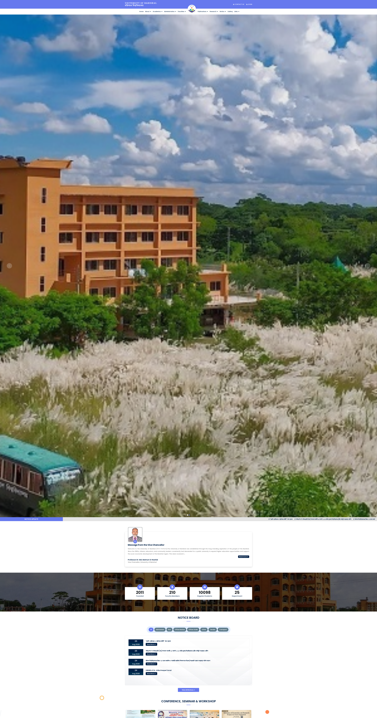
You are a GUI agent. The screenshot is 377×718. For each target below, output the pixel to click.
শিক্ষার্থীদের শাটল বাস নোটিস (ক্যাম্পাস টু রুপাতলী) (325, 519)
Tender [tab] (212, 629)
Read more (243, 557)
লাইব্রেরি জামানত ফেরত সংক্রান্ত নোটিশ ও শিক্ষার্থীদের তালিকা (229, 519)
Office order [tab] (193, 629)
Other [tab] (204, 629)
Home (141, 11)
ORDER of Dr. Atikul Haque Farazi (159, 670)
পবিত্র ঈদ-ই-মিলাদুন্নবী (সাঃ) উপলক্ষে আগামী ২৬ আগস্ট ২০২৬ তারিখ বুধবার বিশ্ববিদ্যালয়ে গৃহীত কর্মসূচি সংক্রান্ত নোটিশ (123, 519)
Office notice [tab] (180, 629)
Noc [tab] (169, 629)
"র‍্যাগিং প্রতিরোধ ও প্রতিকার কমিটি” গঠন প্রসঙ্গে (80, 519)
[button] (9, 266)
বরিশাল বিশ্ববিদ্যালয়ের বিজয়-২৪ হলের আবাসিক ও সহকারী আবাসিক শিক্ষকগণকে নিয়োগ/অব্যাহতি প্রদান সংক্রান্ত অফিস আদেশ (182, 519)
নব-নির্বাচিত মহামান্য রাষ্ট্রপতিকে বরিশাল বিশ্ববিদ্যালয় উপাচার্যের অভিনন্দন (356, 519)
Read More (151, 644)
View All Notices (188, 690)
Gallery (230, 11)
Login (249, 4)
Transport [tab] (223, 629)
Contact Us (239, 4)
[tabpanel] (188, 660)
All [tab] (151, 629)
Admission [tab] (160, 629)
